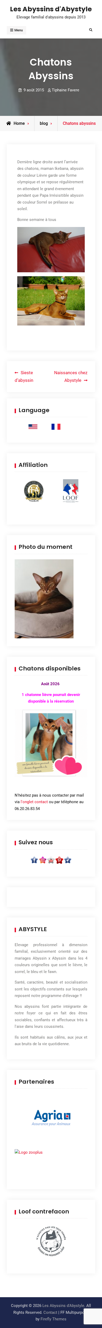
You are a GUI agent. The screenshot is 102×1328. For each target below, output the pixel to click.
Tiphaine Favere (65, 90)
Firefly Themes (53, 1319)
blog (44, 123)
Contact (50, 1312)
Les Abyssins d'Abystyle (51, 9)
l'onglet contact (34, 801)
